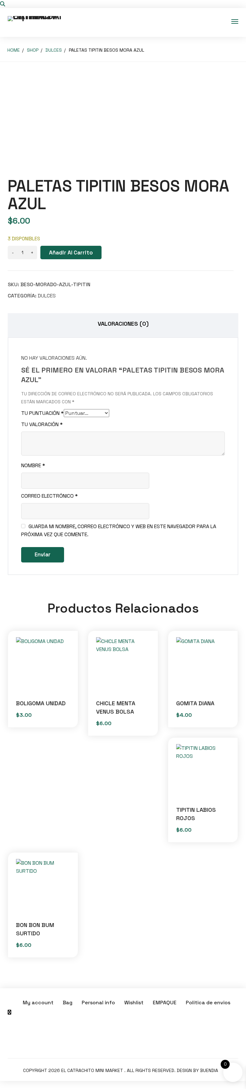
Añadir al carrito (71, 252)
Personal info (98, 1002)
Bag (67, 1002)
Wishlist (134, 1002)
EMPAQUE (164, 1002)
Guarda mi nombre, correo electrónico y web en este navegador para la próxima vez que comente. (118, 530)
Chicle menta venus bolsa (115, 707)
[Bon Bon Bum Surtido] (43, 886)
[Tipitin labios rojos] (203, 771)
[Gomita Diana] (203, 664)
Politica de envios (208, 1002)
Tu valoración (42, 424)
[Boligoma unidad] (43, 664)
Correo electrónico (49, 496)
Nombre (33, 465)
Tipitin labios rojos (196, 814)
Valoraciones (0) (123, 323)
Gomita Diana (195, 703)
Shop (32, 50)
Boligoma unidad (41, 703)
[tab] (123, 325)
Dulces (53, 50)
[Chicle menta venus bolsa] (123, 664)
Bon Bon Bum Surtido (35, 929)
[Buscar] (2, 4)
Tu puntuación (42, 413)
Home (13, 50)
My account (38, 1002)
